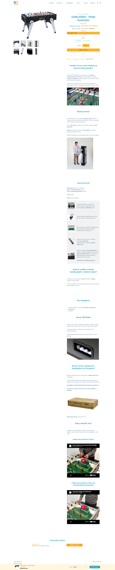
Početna (51, 3)
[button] (83, 23)
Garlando (82, 59)
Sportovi (59, 3)
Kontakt (92, 3)
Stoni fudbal (75, 59)
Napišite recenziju (74, 545)
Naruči (83, 54)
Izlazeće (78, 40)
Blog (78, 3)
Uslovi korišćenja (18, 561)
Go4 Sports (98, 561)
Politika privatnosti (18, 563)
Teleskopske (87, 40)
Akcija (86, 3)
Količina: (80, 45)
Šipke (83, 38)
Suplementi (69, 3)
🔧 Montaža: (83, 30)
